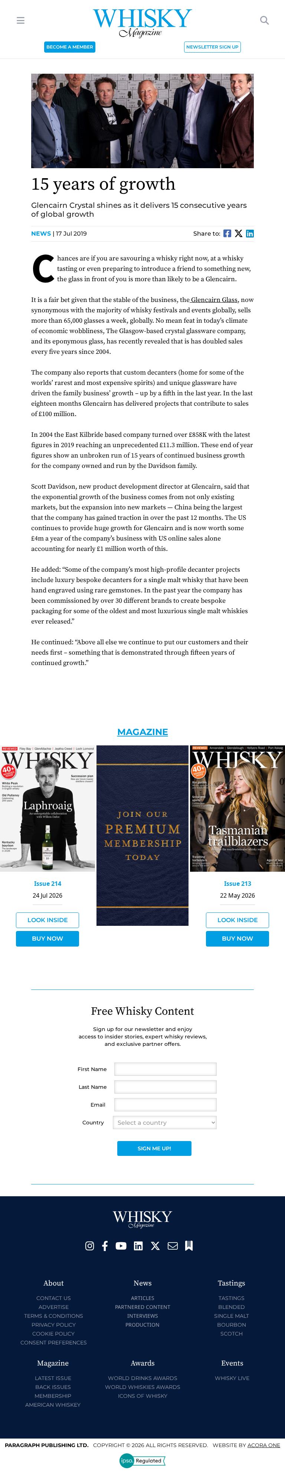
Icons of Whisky (142, 1396)
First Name (92, 1069)
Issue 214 (47, 884)
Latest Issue (53, 1378)
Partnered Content (142, 1306)
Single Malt (231, 1316)
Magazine (142, 731)
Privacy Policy (54, 1324)
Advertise (54, 1307)
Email (98, 1104)
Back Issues (53, 1387)
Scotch (231, 1333)
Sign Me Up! (154, 1148)
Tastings (232, 1298)
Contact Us (53, 1298)
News (43, 233)
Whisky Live (232, 1378)
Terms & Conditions (53, 1316)
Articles (142, 1297)
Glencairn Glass (214, 300)
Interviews (142, 1315)
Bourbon (231, 1324)
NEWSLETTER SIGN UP (212, 47)
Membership (53, 1396)
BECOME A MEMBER (69, 47)
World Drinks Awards (142, 1378)
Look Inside (47, 920)
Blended (231, 1307)
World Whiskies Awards (142, 1387)
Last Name (93, 1087)
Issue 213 (237, 884)
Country (93, 1122)
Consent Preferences (53, 1342)
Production (142, 1324)
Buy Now (47, 938)
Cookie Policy (53, 1333)
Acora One (264, 1445)
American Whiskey (53, 1404)
